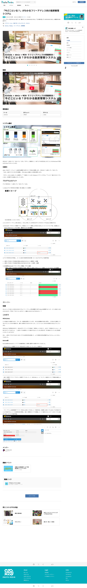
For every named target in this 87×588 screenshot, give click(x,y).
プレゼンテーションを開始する (74, 63)
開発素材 (19, 5)
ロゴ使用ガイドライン (49, 576)
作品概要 (68, 40)
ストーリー (69, 50)
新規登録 (82, 2)
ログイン (74, 2)
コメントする (32, 496)
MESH (25, 115)
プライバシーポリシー (49, 574)
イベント (11, 5)
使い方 (27, 5)
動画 (67, 43)
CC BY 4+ (24, 17)
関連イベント (69, 55)
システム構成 (69, 47)
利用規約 (47, 572)
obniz (45, 115)
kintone (6, 115)
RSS (67, 578)
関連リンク (69, 57)
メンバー (68, 52)
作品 (4, 5)
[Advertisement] (32, 539)
